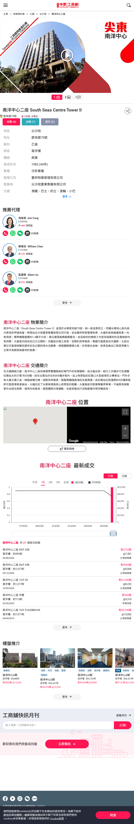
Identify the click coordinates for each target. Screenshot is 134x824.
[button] (35, 421)
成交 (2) (49, 121)
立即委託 (64, 744)
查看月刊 (121, 715)
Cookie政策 (57, 818)
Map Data (103, 442)
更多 (65, 627)
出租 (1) (30, 121)
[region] (99, 425)
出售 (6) (11, 121)
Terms (111, 442)
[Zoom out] (125, 435)
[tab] (56, 97)
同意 (113, 815)
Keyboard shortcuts (90, 442)
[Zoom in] (125, 428)
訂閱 (123, 725)
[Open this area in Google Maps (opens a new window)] (73, 441)
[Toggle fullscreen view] (125, 411)
